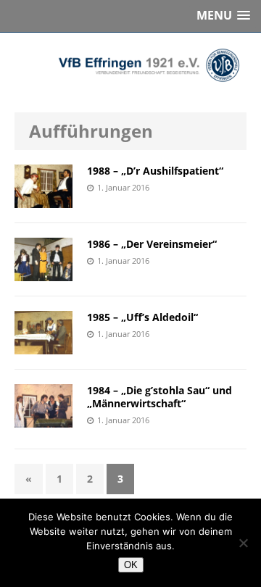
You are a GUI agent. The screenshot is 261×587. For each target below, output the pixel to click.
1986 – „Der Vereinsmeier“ (152, 244)
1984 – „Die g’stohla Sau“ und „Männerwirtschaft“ (159, 396)
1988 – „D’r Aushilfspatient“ (155, 171)
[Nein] (243, 543)
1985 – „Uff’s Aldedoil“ (142, 317)
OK (131, 564)
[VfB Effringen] (130, 65)
